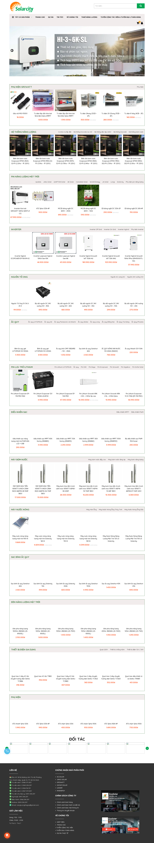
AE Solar (71, 182)
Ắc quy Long (95, 322)
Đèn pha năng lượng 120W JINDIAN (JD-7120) (134, 630)
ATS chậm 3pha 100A (88, 724)
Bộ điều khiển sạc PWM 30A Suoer (133, 440)
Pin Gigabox (125, 367)
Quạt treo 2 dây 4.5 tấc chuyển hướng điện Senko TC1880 (65, 678)
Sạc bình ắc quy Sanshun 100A (88, 585)
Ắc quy (15, 322)
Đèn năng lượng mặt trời (25, 602)
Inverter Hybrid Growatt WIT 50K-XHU (111, 257)
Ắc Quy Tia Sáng (123, 322)
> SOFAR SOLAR (61, 785)
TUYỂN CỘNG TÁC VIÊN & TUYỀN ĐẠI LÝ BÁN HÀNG (121, 17)
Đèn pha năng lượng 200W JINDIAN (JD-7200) (111, 630)
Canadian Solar (82, 182)
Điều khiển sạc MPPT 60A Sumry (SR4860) (88, 440)
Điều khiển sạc (19, 412)
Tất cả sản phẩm (22, 17)
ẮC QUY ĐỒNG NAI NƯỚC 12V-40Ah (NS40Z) (111, 350)
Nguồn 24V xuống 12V (135, 277)
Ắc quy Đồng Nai (108, 322)
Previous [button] (12, 50)
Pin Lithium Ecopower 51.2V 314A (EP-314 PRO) (134, 395)
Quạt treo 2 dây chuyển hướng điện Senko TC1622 (88, 677)
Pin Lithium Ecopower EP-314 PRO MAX (20, 395)
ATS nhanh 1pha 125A (20, 724)
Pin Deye (92, 367)
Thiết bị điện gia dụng (23, 649)
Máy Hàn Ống (91, 509)
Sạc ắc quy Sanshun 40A (111, 584)
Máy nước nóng (20, 509)
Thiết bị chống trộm (117, 649)
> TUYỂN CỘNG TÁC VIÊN (64, 827)
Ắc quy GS (48, 322)
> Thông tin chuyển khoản (65, 810)
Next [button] (142, 50)
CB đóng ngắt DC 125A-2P (111, 208)
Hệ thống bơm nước (136, 132)
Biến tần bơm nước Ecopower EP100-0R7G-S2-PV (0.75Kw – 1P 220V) (65, 160)
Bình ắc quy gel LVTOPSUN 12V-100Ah (20, 350)
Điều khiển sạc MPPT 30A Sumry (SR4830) (65, 440)
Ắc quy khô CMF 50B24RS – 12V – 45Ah (65, 350)
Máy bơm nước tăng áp (116, 460)
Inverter (16, 229)
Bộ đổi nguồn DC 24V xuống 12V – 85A (43, 304)
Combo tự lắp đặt (64, 132)
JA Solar (105, 182)
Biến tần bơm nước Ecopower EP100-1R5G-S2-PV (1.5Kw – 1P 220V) (43, 160)
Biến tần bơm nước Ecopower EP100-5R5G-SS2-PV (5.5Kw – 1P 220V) (133, 160)
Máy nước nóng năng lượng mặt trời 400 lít (20, 537)
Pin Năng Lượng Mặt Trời (25, 176)
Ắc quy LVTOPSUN (35, 322)
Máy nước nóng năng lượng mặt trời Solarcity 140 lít (88, 538)
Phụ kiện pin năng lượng (134, 182)
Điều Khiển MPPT (123, 412)
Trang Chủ (40, 17)
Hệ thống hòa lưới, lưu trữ (83, 132)
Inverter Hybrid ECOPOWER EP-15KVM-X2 (20, 257)
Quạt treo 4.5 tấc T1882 (43, 676)
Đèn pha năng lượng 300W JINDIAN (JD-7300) (65, 630)
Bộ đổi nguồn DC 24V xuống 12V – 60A (66, 304)
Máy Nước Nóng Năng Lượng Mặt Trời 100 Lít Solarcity (133, 538)
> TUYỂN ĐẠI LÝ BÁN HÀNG (64, 830)
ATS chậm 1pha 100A (133, 724)
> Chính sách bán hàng (64, 802)
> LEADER (58, 788)
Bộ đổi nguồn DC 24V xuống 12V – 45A (88, 304)
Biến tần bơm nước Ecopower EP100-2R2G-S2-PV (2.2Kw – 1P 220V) (20, 160)
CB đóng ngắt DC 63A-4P (133, 208)
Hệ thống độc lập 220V (102, 132)
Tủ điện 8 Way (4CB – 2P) (133, 113)
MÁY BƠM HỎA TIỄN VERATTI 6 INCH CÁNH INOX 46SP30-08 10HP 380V (20, 490)
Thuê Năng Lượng (89, 17)
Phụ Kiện (140, 87)
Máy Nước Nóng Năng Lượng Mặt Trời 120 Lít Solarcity (111, 538)
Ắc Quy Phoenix (137, 322)
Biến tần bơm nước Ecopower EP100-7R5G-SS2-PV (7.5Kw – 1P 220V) (111, 160)
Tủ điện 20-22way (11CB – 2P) (111, 114)
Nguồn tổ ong (19, 277)
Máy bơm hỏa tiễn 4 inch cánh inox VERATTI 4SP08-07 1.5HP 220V (134, 488)
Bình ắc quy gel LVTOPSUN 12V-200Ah (43, 350)
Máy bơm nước (19, 459)
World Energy (95, 182)
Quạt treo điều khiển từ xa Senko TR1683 (133, 677)
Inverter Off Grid (96, 229)
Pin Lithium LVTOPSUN (63, 367)
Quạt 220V (104, 649)
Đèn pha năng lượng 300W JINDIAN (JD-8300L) (88, 631)
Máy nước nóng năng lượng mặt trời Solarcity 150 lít (65, 538)
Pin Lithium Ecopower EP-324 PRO (65, 395)
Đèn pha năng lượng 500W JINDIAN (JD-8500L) (43, 631)
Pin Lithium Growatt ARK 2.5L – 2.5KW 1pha (111, 395)
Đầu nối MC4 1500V (20, 113)
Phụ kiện (16, 697)
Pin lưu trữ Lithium (22, 367)
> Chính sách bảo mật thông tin (67, 808)
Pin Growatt (114, 367)
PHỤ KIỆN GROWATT (21, 87)
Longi (113, 182)
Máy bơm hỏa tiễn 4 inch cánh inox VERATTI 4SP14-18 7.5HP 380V (88, 488)
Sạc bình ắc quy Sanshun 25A (133, 585)
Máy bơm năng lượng (135, 460)
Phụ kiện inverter (137, 229)
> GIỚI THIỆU (59, 822)
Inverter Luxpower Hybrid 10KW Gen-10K (43, 257)
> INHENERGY (60, 791)
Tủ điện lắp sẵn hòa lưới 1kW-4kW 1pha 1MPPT (66, 114)
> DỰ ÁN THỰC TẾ (61, 833)
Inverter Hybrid (123, 229)
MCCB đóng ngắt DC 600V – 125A (88, 209)
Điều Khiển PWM (137, 412)
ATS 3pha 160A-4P (111, 724)
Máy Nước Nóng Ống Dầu (133, 509)
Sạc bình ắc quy (20, 557)
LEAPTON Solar (59, 182)
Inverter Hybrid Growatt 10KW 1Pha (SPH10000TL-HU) (133, 258)
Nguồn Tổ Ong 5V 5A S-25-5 (20, 304)
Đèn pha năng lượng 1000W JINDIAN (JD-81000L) (20, 631)
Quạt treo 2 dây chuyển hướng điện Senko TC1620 (111, 677)
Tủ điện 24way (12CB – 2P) (88, 114)
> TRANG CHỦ (60, 825)
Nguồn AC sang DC (118, 277)
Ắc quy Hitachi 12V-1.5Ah (134, 349)
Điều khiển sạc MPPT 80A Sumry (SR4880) (43, 440)
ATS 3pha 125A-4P (43, 208)
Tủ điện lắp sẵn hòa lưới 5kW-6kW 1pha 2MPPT (43, 114)
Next (147, 748)
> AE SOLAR (59, 777)
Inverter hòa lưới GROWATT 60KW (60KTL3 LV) (20, 210)
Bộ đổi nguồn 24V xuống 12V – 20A (134, 304)
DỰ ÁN (50, 17)
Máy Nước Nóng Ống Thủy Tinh (110, 509)
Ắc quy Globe (83, 322)
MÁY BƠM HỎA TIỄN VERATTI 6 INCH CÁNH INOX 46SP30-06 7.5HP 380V (43, 490)
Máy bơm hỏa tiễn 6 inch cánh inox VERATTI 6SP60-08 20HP (65, 488)
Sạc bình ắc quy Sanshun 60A (88, 350)
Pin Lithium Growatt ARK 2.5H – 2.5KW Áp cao (88, 395)
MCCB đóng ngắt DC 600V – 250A (65, 209)
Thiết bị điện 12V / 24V (135, 649)
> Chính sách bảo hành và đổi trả (67, 805)
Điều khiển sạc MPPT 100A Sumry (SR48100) (111, 440)
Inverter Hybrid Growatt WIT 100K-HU (88, 257)
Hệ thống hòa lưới (119, 132)
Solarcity (120, 182)
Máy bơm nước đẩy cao (97, 460)
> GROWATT (59, 782)
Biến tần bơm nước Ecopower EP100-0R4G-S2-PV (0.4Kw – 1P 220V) (88, 160)
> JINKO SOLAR (61, 779)
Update (38, 182)
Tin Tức (60, 17)
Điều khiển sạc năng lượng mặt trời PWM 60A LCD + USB (20, 441)
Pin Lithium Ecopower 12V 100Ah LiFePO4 (43, 395)
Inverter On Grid (110, 229)
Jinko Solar (47, 182)
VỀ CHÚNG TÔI (72, 17)
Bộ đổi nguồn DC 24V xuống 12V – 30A (111, 304)
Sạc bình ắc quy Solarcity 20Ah (65, 585)
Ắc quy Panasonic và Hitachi (65, 322)
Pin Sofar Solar (137, 367)
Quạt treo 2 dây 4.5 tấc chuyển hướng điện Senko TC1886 (20, 678)
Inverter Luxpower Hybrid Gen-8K (65, 257)
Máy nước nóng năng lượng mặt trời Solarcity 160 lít (43, 538)
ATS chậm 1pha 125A (65, 724)
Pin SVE (83, 367)
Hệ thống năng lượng (23, 132)
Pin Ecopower (103, 367)
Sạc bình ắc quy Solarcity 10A (43, 585)
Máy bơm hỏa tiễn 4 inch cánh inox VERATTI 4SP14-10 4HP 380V (111, 488)
